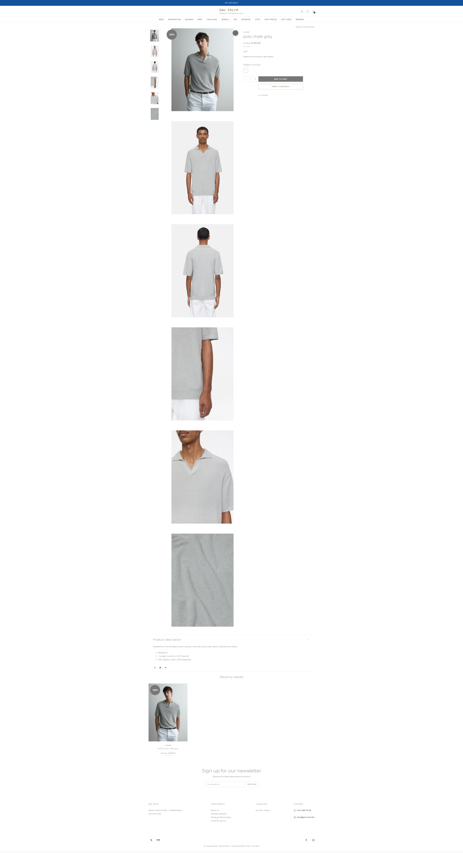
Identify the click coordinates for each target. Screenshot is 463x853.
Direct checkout (280, 86)
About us (214, 810)
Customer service (218, 821)
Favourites (235, 33)
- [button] (245, 79)
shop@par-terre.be (305, 817)
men (199, 19)
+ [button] (255, 79)
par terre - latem (262, 810)
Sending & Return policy (221, 817)
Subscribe (251, 784)
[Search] (308, 11)
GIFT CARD (286, 19)
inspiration (174, 19)
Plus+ (249, 846)
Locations (261, 803)
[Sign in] (302, 11)
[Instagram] (313, 840)
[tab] (231, 640)
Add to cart (280, 79)
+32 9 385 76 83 (304, 810)
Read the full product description (258, 56)
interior (246, 19)
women (189, 19)
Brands (300, 19)
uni (235, 19)
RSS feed (255, 846)
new (161, 19)
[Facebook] (306, 840)
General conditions (218, 814)
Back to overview (305, 27)
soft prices (271, 19)
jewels (225, 19)
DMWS (242, 846)
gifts (257, 19)
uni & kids (211, 19)
